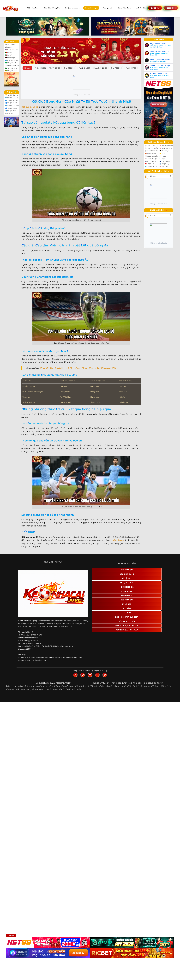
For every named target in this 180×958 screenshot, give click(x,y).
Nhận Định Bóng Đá (51, 8)
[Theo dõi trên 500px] (97, 675)
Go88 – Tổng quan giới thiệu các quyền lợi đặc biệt (160, 60)
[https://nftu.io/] (10, 8)
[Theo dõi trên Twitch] (104, 675)
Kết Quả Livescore (72, 8)
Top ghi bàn (108, 8)
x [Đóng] (11, 935)
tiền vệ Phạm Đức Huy (97, 671)
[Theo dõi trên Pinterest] (82, 675)
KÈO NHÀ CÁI (32, 8)
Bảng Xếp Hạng (124, 8)
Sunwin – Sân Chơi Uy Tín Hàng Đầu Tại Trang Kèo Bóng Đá (159, 53)
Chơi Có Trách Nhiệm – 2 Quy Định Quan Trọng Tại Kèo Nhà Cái (78, 368)
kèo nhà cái (118, 540)
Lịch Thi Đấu (141, 8)
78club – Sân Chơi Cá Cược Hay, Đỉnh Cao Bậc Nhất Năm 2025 (160, 67)
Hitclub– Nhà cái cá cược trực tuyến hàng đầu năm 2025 (159, 75)
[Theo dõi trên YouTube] (90, 675)
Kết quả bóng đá (91, 8)
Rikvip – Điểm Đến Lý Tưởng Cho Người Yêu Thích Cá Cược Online (160, 45)
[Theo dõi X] (75, 675)
